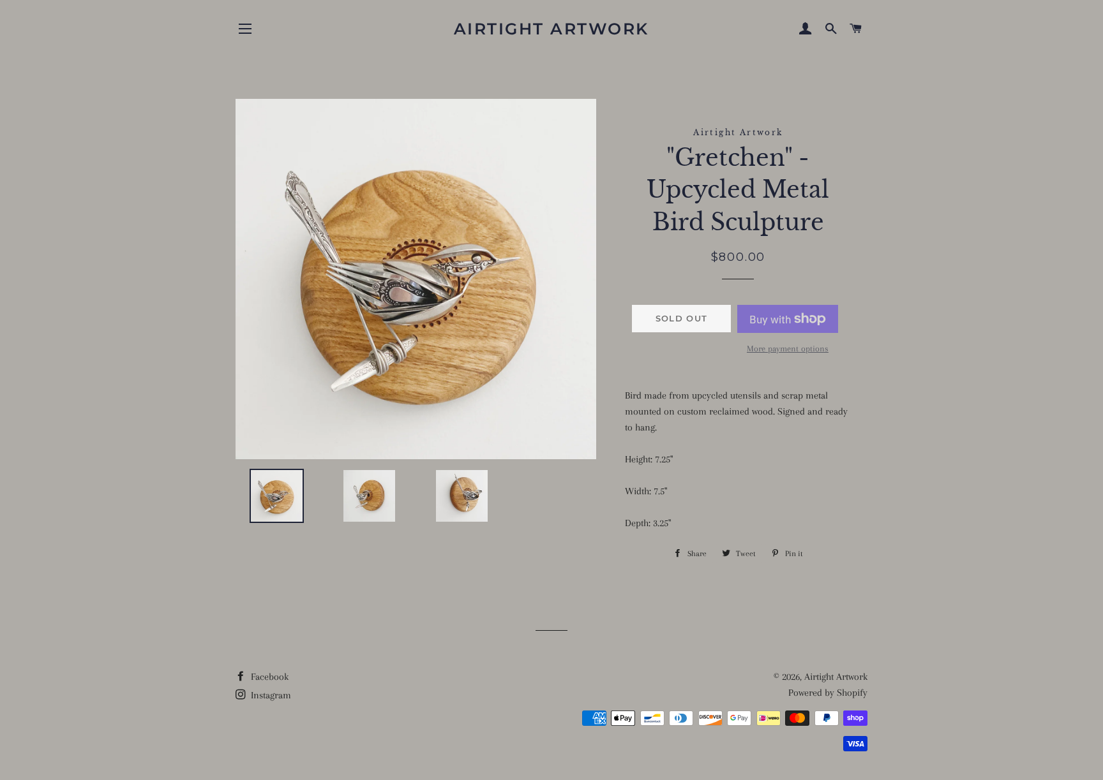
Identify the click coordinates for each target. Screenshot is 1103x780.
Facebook (268, 676)
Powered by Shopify (827, 692)
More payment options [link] (788, 348)
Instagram (269, 695)
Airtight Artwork (551, 28)
